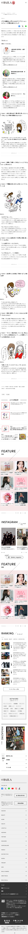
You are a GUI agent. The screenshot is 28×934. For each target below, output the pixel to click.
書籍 (2, 891)
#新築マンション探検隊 (19, 708)
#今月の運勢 (6, 708)
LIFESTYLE (3, 828)
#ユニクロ (5, 716)
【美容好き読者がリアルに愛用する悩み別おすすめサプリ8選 (21, 473)
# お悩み (7, 394)
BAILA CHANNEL (5, 871)
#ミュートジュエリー (8, 703)
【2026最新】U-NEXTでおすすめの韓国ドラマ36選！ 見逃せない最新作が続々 (19, 671)
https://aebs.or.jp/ (18, 907)
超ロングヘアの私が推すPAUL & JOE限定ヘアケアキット (7, 506)
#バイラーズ (18, 706)
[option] (14, 485)
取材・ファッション (5, 888)
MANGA (3, 849)
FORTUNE (3, 836)
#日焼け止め (22, 713)
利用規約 (17, 914)
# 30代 (3, 394)
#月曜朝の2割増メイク (14, 716)
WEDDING (3, 832)
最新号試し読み (9, 755)
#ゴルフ (5, 713)
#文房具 (5, 706)
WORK (2, 819)
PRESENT (3, 862)
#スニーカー (22, 703)
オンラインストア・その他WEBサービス (9, 894)
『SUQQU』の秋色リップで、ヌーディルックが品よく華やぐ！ (7, 490)
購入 (7, 763)
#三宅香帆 (20, 711)
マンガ (2, 885)
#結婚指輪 (15, 703)
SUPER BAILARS (5, 845)
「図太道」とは (4, 40)
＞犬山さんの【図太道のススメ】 (10, 107)
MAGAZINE (4, 841)
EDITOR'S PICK (4, 854)
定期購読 (8, 759)
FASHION (3, 810)
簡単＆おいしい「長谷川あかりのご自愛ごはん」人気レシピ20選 (7, 474)
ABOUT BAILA (4, 875)
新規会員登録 (20, 803)
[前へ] (22, 552)
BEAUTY (3, 815)
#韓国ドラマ (6, 711)
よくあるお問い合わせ (14, 912)
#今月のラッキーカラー (13, 713)
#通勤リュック (11, 706)
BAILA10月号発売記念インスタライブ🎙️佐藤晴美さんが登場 (8, 548)
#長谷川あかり (13, 711)
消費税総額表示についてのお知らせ (7, 916)
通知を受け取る (21, 795)
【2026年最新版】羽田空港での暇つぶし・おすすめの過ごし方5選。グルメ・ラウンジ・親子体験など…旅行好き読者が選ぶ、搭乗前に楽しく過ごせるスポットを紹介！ (20, 645)
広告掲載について (4, 912)
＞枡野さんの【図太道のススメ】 (10, 87)
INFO (2, 867)
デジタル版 (8, 767)
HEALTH (3, 823)
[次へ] (26, 552)
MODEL (3, 858)
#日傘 (11, 708)
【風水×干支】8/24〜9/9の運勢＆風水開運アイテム (21, 506)
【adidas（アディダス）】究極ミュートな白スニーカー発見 (21, 490)
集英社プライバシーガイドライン (7, 914)
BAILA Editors (4, 880)
